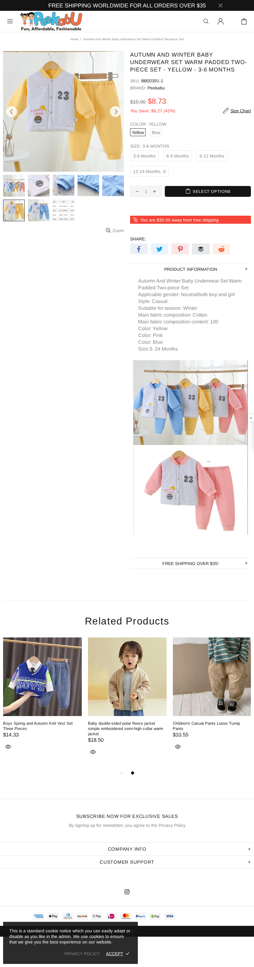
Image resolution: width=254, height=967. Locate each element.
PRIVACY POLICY (82, 953)
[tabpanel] (42, 700)
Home (74, 39)
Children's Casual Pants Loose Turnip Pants (206, 726)
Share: (138, 238)
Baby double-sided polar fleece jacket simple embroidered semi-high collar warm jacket (125, 728)
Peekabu (51, 21)
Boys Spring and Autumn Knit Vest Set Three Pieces (38, 726)
